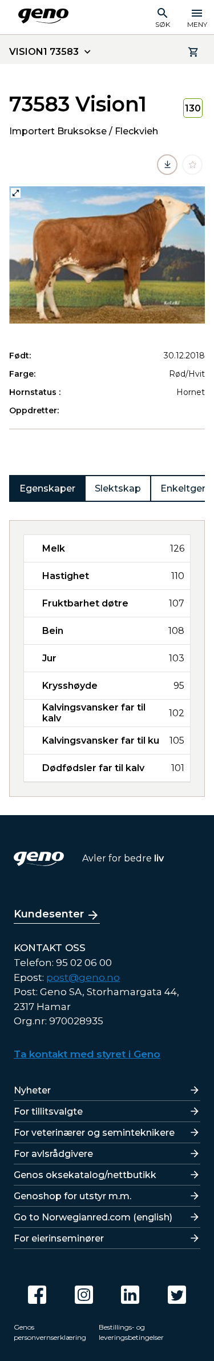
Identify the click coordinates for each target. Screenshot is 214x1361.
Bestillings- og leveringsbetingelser (131, 1332)
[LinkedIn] (130, 1295)
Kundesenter (49, 914)
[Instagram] (84, 1295)
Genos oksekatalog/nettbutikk (85, 1175)
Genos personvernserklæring (50, 1332)
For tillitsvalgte (48, 1111)
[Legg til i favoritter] (192, 164)
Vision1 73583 (44, 51)
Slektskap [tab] (118, 488)
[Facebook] (37, 1295)
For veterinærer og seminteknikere (94, 1132)
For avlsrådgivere (53, 1153)
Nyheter (32, 1090)
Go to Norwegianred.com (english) (93, 1217)
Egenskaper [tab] (47, 488)
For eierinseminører (59, 1238)
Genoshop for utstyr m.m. (72, 1196)
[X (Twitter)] (177, 1295)
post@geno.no (83, 977)
